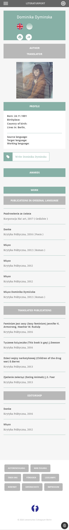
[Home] (63, 3)
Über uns (13, 477)
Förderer (31, 477)
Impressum (53, 487)
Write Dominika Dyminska (31, 156)
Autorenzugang (16, 468)
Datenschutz (32, 487)
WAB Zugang (40, 468)
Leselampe (50, 477)
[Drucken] (20, 37)
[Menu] (7, 3)
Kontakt (12, 487)
